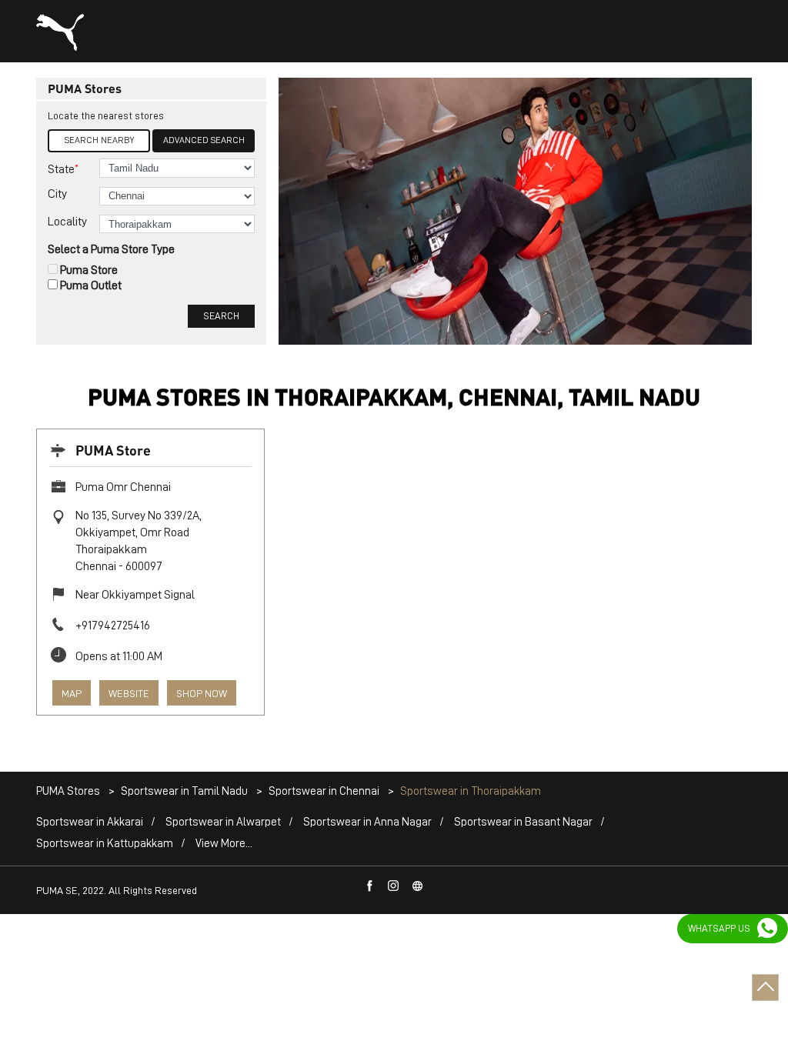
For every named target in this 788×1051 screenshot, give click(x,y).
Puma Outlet (91, 285)
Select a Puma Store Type (111, 249)
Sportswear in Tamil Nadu (184, 791)
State (63, 168)
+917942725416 (112, 625)
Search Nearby (99, 140)
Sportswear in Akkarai (89, 822)
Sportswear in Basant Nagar (523, 822)
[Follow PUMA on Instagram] (394, 886)
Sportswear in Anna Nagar (367, 822)
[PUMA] (60, 32)
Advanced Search (204, 140)
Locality (67, 221)
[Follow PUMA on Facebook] (370, 886)
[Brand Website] (418, 886)
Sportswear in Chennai (324, 791)
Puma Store (89, 270)
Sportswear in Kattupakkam (104, 843)
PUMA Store (113, 450)
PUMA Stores (69, 791)
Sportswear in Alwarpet (223, 822)
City (57, 194)
